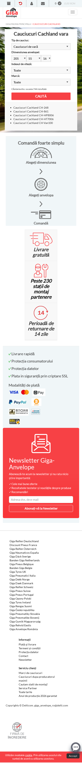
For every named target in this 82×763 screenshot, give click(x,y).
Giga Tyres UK (18, 571)
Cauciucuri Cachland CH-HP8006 (33, 115)
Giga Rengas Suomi (21, 606)
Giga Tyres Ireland (20, 602)
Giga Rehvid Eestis (20, 625)
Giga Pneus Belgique (22, 564)
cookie (28, 755)
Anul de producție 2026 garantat (38, 695)
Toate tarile (25, 692)
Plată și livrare (27, 644)
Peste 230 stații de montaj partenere (41, 289)
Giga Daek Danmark (21, 583)
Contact (23, 655)
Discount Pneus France (23, 545)
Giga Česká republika (22, 610)
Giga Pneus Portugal (22, 594)
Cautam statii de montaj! (33, 684)
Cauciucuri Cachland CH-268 (30, 107)
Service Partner (28, 688)
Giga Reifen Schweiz (21, 587)
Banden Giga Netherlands (25, 560)
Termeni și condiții (30, 648)
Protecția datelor (29, 652)
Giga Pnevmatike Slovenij (24, 617)
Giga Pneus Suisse (20, 590)
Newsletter (25, 659)
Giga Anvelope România (24, 629)
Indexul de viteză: (21, 64)
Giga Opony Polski (20, 598)
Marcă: (15, 75)
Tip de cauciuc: (20, 40)
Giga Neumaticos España (24, 552)
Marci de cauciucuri (30, 672)
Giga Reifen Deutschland (24, 541)
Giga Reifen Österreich (23, 548)
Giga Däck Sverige (20, 556)
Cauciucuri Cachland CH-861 (30, 111)
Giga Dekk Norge (20, 579)
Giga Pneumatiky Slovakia (25, 613)
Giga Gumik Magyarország (25, 621)
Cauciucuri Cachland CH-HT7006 (33, 119)
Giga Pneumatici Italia (22, 575)
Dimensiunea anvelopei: (25, 52)
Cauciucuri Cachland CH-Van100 (33, 122)
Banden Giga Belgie (21, 568)
